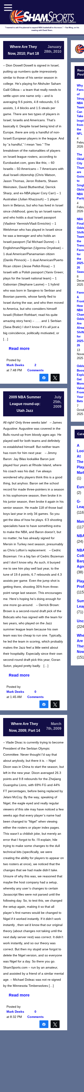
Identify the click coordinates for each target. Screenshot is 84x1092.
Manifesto (80, 521)
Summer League (80, 603)
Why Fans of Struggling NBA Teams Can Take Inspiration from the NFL (80, 110)
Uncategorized (80, 621)
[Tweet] (55, 377)
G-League (80, 504)
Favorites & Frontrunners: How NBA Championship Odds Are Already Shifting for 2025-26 (80, 319)
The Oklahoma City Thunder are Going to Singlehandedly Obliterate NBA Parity (80, 176)
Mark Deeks (15, 365)
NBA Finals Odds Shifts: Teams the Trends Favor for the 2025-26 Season (80, 245)
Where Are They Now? (80, 644)
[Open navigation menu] (8, 7)
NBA (80, 536)
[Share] (44, 377)
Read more (19, 348)
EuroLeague (80, 487)
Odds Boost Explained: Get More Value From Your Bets (80, 383)
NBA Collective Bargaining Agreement (80, 558)
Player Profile (80, 583)
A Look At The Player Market (80, 459)
